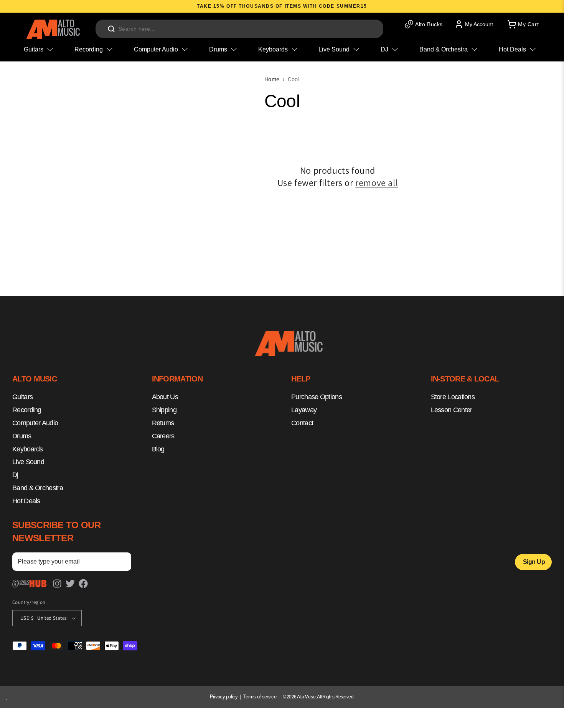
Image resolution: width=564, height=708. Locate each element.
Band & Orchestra (37, 488)
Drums (21, 436)
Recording (26, 410)
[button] (522, 24)
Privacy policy (223, 697)
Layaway (304, 410)
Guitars (22, 397)
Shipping (164, 410)
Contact (302, 423)
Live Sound (28, 462)
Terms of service (259, 697)
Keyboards (27, 449)
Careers (163, 436)
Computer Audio (35, 423)
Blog (158, 449)
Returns (163, 423)
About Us (165, 397)
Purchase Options (316, 397)
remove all (376, 183)
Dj (15, 475)
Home (271, 79)
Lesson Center (451, 410)
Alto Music (306, 697)
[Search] (111, 29)
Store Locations (453, 397)
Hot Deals (26, 501)
